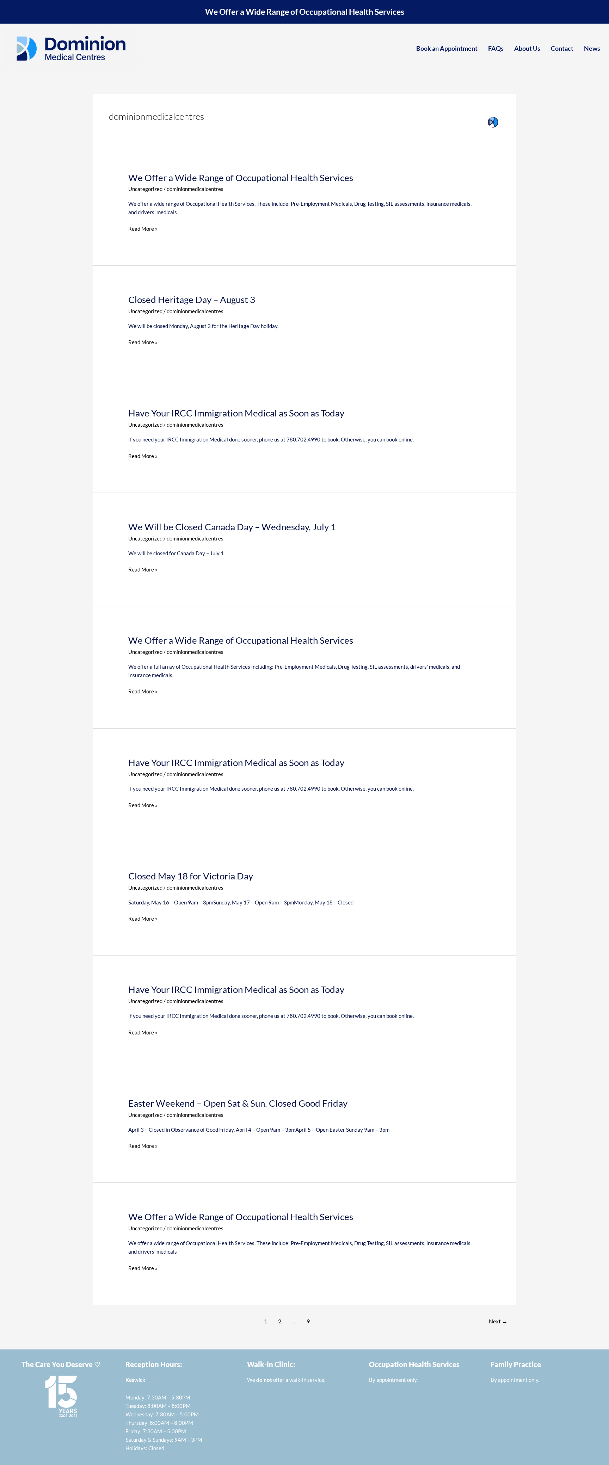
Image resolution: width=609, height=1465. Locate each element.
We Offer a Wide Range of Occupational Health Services (304, 12)
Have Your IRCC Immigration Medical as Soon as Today (236, 413)
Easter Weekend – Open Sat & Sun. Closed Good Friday (237, 1103)
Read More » (143, 228)
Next (498, 1321)
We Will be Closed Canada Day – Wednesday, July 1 (232, 526)
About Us (527, 48)
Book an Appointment (447, 48)
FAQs (496, 48)
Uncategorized (145, 189)
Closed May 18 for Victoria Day (190, 876)
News (592, 48)
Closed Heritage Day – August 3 (191, 299)
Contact (562, 48)
